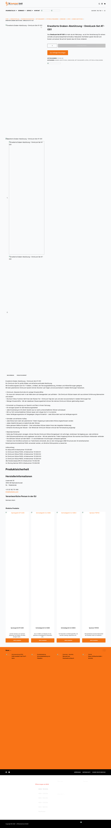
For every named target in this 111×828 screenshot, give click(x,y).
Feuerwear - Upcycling (68, 654)
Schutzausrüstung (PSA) (17, 654)
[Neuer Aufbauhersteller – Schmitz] (84, 710)
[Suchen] (99, 3)
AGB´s (59, 797)
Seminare (21, 10)
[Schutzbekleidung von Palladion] (33, 710)
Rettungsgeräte (80, 60)
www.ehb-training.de (95, 804)
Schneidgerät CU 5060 (43, 628)
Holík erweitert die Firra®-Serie (19, 657)
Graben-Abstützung (61, 60)
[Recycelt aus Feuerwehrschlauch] (59, 710)
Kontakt (37, 10)
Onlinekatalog (10, 10)
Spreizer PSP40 (94, 628)
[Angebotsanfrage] (102, 3)
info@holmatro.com (12, 492)
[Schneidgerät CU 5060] (42, 568)
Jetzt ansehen (17, 640)
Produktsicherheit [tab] (22, 375)
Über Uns (60, 784)
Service (29, 10)
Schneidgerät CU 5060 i (68, 628)
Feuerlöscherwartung (90, 784)
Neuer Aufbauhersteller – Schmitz (95, 657)
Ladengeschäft (62, 787)
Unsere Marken (62, 789)
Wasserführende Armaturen (92, 789)
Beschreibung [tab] (10, 375)
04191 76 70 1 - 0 (98, 10)
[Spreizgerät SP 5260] (17, 568)
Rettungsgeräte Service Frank (92, 787)
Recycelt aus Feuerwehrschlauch (68, 657)
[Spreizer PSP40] (93, 568)
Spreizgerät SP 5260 (17, 628)
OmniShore (71, 60)
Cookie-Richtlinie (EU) (98, 772)
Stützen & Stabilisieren (96, 60)
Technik (90, 654)
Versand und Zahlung (64, 799)
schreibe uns (14, 809)
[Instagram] (9, 772)
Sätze (86, 60)
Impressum (77, 772)
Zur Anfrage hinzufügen (58, 52)
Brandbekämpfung (41, 654)
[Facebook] (6, 772)
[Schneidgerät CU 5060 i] (68, 568)
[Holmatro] (54, 65)
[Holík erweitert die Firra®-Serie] (8, 710)
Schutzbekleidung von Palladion (43, 657)
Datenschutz (86, 772)
